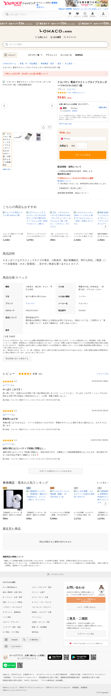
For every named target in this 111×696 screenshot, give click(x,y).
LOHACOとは (16, 674)
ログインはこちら (65, 124)
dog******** (7, 415)
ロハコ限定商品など (10, 587)
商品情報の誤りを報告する (17, 359)
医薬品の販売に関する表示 (12, 680)
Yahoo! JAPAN (65, 9)
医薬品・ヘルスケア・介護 (41, 612)
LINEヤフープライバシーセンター (58, 687)
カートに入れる (83, 155)
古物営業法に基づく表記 (91, 677)
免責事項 (84, 687)
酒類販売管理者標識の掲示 (70, 677)
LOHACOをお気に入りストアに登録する (87, 643)
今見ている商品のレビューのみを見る (55, 471)
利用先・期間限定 (72, 111)
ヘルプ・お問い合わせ (85, 607)
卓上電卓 (68, 64)
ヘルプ (105, 9)
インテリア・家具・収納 (12, 627)
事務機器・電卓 (47, 64)
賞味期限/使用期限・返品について (72, 193)
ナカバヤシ (71, 89)
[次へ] (52, 106)
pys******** (7, 444)
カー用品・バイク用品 (11, 632)
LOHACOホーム (9, 64)
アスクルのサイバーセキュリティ (25, 677)
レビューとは (102, 374)
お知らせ (6, 674)
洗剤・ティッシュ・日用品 (12, 602)
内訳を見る (103, 107)
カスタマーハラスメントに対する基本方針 (51, 674)
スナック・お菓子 (38, 592)
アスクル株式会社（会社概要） (52, 680)
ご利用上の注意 (75, 674)
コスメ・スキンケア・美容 (41, 587)
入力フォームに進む (85, 634)
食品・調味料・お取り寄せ (12, 592)
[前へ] (4, 106)
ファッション (37, 617)
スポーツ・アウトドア (11, 622)
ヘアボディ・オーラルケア (12, 607)
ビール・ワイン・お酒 (40, 597)
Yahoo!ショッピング (10, 687)
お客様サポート (29, 674)
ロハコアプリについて (26, 658)
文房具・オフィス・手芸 (41, 622)
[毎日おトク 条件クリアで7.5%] (55, 23)
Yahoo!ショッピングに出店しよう (87, 9)
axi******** (7, 385)
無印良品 (35, 632)
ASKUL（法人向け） (31, 680)
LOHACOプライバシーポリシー (94, 674)
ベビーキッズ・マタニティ (41, 607)
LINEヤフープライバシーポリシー (31, 687)
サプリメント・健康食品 (12, 612)
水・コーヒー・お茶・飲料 (12, 597)
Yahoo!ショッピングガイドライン (15, 690)
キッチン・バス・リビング (41, 602)
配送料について (64, 181)
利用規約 (75, 687)
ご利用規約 (7, 677)
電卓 (59, 64)
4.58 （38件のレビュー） (77, 93)
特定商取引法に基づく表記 (48, 677)
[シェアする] (43, 127)
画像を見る (7, 169)
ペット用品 (7, 617)
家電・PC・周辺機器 (28, 64)
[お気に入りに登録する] (49, 127)
